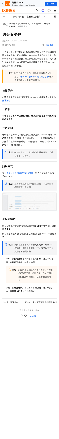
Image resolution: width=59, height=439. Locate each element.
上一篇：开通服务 (10, 302)
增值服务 (47, 23)
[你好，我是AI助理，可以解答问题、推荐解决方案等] (43, 10)
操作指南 (37, 23)
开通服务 (6, 100)
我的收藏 (49, 45)
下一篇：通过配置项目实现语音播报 (41, 302)
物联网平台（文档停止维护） (20, 23)
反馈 (34, 315)
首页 (4, 23)
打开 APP (50, 3)
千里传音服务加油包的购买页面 (34, 76)
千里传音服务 (10, 26)
